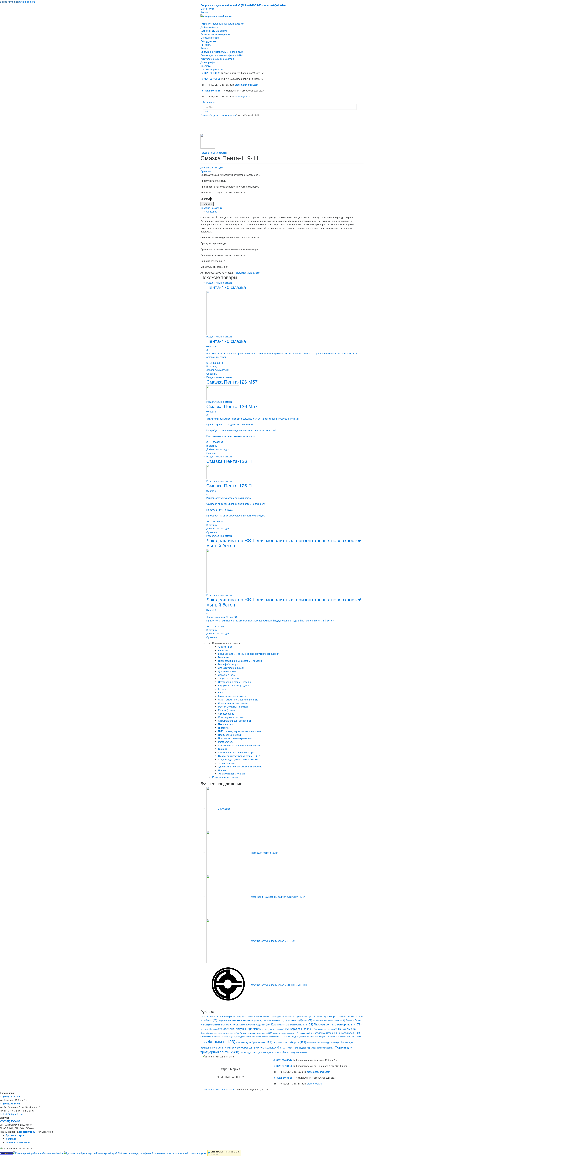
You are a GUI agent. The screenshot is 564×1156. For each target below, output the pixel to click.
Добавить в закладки (211, 167)
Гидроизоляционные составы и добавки (222, 23)
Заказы (204, 12)
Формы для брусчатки (254, 1042)
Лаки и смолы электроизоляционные (238, 699)
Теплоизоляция (226, 763)
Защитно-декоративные (217, 1024)
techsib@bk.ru (242, 96)
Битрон (231, 1016)
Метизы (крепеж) (209, 37)
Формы (204, 48)
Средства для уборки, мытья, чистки (238, 759)
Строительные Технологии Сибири (225, 1152)
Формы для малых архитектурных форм (323, 1042)
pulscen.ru (214, 1154)
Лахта (204, 1029)
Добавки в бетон (209, 27)
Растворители (225, 741)
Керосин (222, 689)
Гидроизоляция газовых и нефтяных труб (240, 1020)
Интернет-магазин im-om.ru (220, 1089)
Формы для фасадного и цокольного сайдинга (267, 1052)
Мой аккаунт (207, 8)
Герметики (223, 657)
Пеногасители (225, 724)
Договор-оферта (209, 62)
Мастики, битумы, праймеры (233, 706)
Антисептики (225, 646)
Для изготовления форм (231, 667)
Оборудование (208, 41)
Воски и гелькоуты (306, 1017)
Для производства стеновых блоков (328, 1020)
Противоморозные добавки (284, 1033)
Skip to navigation (9, 1)
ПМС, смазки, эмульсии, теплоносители (239, 731)
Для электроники (227, 671)
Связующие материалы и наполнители (221, 51)
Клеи (220, 692)
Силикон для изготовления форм (236, 752)
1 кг (203, 1016)
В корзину (207, 204)
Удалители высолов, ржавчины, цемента (240, 766)
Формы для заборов (289, 1042)
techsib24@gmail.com (246, 84)
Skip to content (27, 1)
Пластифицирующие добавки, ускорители (219, 1033)
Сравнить (205, 171)
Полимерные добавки (230, 734)
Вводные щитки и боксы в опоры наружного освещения (248, 653)
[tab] (285, 211)
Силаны (222, 749)
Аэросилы (223, 650)
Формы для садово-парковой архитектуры (310, 1047)
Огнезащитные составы (231, 717)
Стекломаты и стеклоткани (338, 1036)
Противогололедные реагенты (235, 738)
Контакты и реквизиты (212, 69)
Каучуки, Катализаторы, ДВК (233, 685)
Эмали (301, 1052)
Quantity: (205, 198)
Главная (205, 115)
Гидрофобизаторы (228, 664)
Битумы (242, 1016)
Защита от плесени (228, 678)
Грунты (306, 1020)
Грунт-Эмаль (292, 1020)
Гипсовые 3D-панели (273, 1020)
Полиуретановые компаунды (256, 1032)
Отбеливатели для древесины (234, 720)
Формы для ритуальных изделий (262, 1047)
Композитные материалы (214, 30)
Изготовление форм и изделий (217, 59)
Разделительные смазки (223, 115)
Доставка (205, 66)
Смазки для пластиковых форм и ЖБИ (221, 55)
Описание (211, 211)
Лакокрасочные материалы (215, 34)
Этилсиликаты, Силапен (231, 773)
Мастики (215, 1028)
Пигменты (206, 44)
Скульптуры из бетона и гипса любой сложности (258, 1036)
